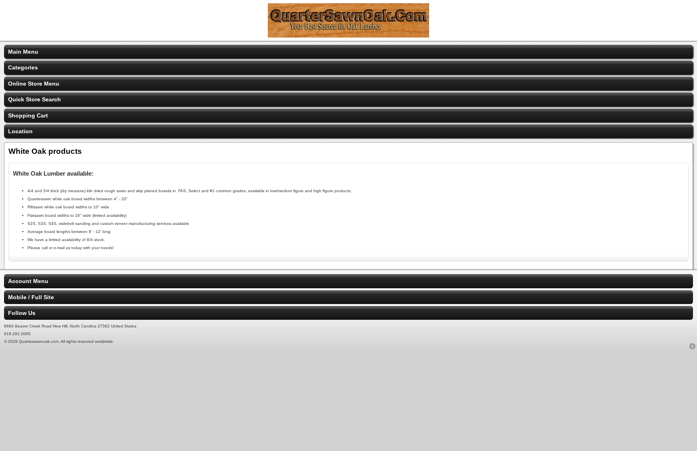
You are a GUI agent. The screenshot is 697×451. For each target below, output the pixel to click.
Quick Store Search (34, 99)
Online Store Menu (33, 83)
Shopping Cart (28, 115)
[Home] (348, 35)
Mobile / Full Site (31, 297)
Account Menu (28, 281)
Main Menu (23, 51)
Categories (23, 67)
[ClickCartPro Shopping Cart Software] (692, 347)
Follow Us (21, 313)
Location (20, 131)
